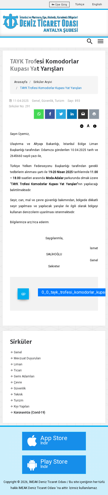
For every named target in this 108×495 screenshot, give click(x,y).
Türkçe (79, 4)
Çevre (17, 382)
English (97, 4)
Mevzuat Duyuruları (27, 358)
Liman (17, 364)
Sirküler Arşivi (42, 82)
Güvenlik (19, 388)
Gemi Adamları (23, 376)
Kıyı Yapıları (21, 406)
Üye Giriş (61, 4)
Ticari (17, 370)
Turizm (18, 400)
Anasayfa (20, 82)
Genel (17, 352)
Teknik (18, 394)
